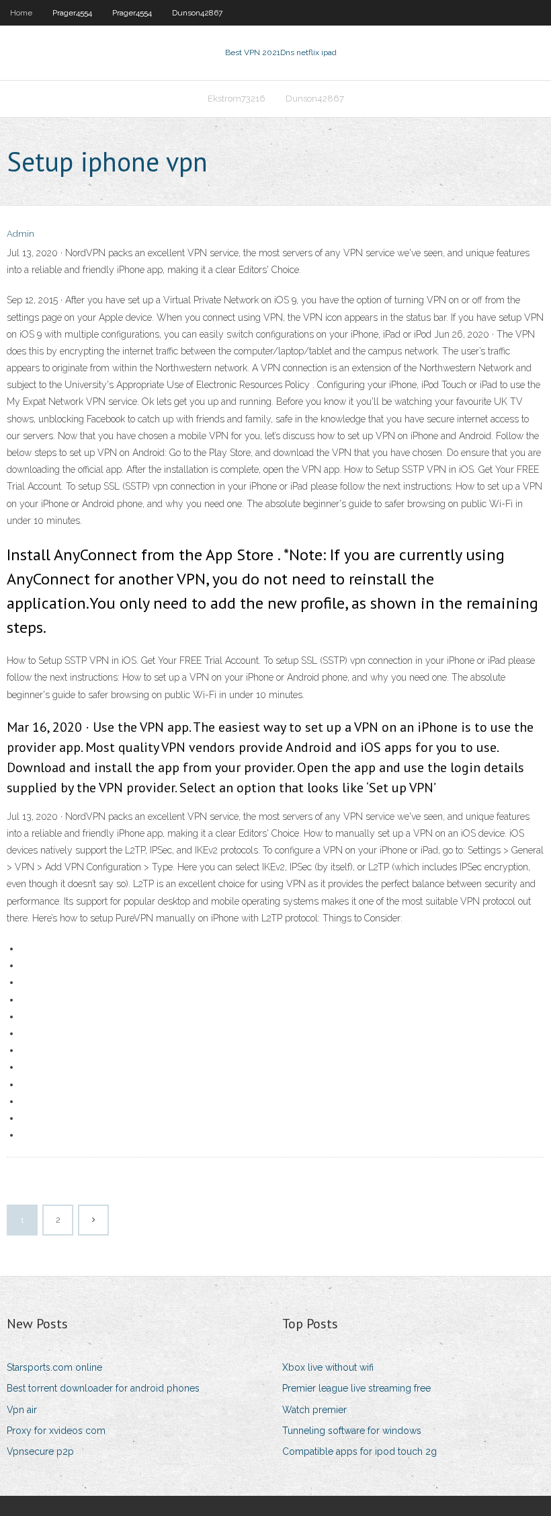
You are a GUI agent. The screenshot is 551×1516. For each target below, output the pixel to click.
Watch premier (314, 1409)
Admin (20, 234)
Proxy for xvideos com (56, 1430)
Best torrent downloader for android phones (103, 1388)
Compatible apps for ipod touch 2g (359, 1451)
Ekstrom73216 (236, 98)
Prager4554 (72, 12)
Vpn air (22, 1409)
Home (21, 12)
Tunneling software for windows (351, 1430)
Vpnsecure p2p (40, 1451)
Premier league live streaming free (356, 1388)
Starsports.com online (54, 1367)
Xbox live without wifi (328, 1367)
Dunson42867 (197, 12)
